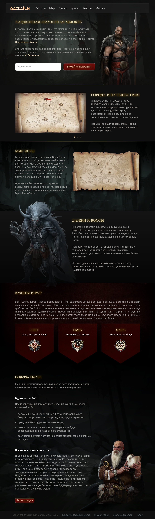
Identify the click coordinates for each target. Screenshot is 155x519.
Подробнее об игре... (27, 42)
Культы (75, 8)
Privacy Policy (101, 515)
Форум (100, 8)
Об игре (41, 8)
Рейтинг (88, 8)
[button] (75, 137)
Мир (52, 8)
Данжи (63, 8)
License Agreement (123, 515)
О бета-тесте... (33, 55)
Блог (140, 515)
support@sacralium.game (76, 515)
